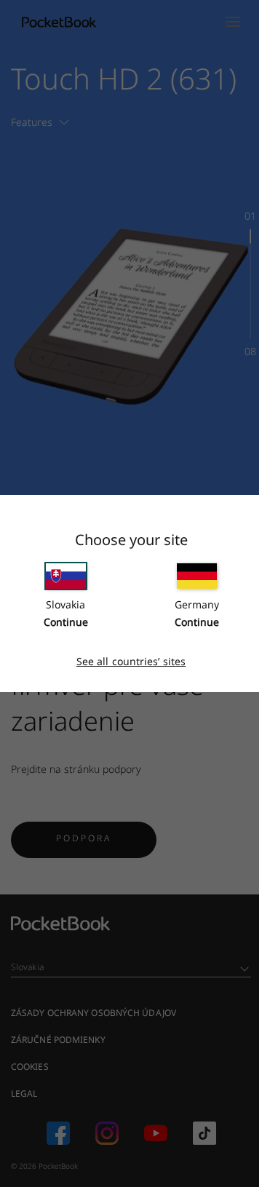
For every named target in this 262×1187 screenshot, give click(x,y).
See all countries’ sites (131, 661)
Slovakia (65, 604)
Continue (66, 622)
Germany (197, 604)
